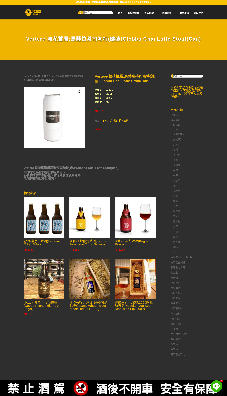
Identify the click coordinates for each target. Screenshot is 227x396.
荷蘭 (175, 231)
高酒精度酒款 (178, 354)
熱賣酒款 (175, 313)
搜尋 (80, 12)
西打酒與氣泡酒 (179, 334)
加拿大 (176, 144)
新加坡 (176, 180)
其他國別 (178, 139)
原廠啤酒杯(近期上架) (182, 257)
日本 (44, 76)
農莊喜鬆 (175, 339)
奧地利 (176, 154)
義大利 (176, 221)
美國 (175, 216)
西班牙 (176, 242)
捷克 (175, 175)
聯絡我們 (198, 13)
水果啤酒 (175, 288)
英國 (175, 226)
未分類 (174, 277)
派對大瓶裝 (176, 293)
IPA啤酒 (175, 115)
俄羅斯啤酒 (179, 134)
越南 (175, 247)
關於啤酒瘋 (133, 13)
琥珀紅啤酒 (176, 323)
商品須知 (184, 13)
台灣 (175, 149)
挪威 (175, 170)
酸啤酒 (174, 344)
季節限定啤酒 (178, 267)
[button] (80, 92)
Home (26, 76)
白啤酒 (174, 329)
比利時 (176, 190)
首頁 (120, 13)
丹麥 (175, 129)
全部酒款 (35, 76)
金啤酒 (174, 349)
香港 (175, 252)
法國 (175, 196)
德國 (175, 160)
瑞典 (175, 206)
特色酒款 (123, 120)
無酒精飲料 (176, 308)
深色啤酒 (113, 120)
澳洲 (175, 200)
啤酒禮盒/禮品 (178, 262)
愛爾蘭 (176, 165)
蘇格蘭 (176, 236)
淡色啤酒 (175, 298)
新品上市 (175, 272)
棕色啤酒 (175, 282)
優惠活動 (175, 120)
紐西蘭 (176, 211)
